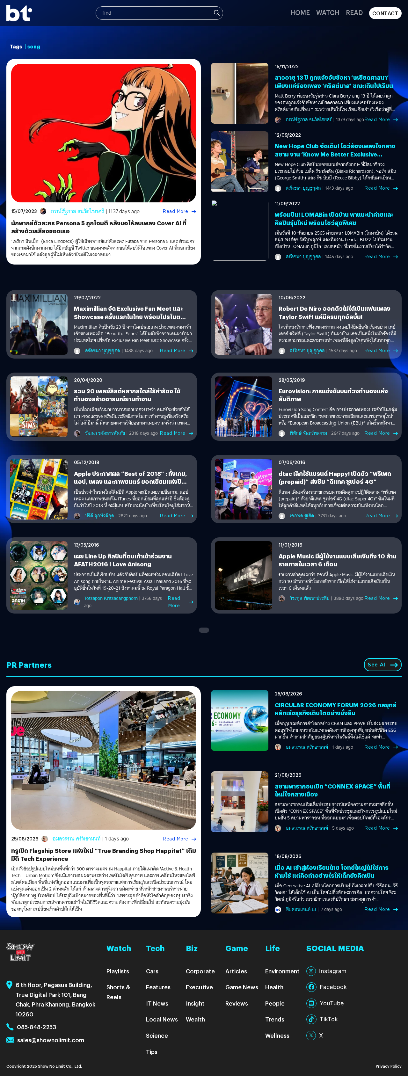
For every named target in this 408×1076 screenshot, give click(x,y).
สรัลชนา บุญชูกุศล (303, 188)
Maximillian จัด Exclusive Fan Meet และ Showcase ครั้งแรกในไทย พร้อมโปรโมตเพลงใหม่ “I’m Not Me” (128, 316)
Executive (199, 987)
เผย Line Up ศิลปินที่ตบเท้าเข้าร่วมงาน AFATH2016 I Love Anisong (123, 560)
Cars (152, 971)
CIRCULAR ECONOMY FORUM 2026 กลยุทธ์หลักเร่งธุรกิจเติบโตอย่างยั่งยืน (335, 709)
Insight (195, 1003)
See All (377, 665)
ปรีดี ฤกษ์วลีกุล (99, 516)
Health (274, 987)
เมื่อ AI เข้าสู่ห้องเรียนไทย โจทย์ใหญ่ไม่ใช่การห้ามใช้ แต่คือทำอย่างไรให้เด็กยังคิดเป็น (332, 871)
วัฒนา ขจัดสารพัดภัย (105, 433)
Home (300, 12)
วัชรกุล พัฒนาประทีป (310, 598)
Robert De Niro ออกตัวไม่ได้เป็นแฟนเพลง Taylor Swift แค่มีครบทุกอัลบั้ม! (334, 312)
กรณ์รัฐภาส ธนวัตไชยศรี (77, 211)
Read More (175, 211)
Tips (151, 1052)
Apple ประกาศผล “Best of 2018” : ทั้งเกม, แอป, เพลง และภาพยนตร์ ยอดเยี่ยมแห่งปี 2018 (130, 481)
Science (157, 1035)
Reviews (236, 1003)
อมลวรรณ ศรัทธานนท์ (77, 838)
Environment (282, 971)
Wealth (195, 1019)
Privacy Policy (389, 1066)
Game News (241, 987)
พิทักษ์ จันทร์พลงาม (308, 433)
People (275, 1003)
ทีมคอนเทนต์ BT (301, 909)
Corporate (200, 971)
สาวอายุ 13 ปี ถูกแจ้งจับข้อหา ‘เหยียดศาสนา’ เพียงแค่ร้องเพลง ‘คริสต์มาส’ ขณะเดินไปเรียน (334, 81)
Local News (162, 1019)
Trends (274, 1019)
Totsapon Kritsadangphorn (111, 598)
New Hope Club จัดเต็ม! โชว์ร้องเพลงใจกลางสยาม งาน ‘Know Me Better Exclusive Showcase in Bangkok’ (335, 154)
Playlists (117, 971)
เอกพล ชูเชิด (302, 516)
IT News (157, 1003)
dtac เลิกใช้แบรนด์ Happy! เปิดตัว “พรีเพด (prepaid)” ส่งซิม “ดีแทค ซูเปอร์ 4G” (335, 477)
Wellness (277, 1035)
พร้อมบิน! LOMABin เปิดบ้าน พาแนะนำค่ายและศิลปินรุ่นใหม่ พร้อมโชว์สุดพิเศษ (334, 218)
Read (354, 12)
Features (158, 987)
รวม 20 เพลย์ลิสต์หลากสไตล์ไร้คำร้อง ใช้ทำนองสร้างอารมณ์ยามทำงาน (127, 395)
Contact (385, 13)
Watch (327, 12)
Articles (236, 971)
